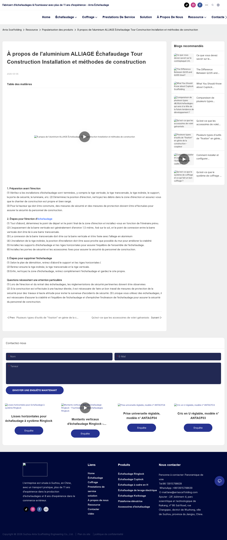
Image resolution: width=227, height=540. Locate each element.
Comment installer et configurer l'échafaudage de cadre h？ (207, 157)
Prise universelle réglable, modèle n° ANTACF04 (141, 416)
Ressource (32, 29)
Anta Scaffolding (12, 29)
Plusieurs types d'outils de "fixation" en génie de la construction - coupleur (208, 136)
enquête (28, 430)
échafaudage (44, 218)
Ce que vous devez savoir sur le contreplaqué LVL (207, 57)
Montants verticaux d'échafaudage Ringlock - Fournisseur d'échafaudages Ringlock (85, 422)
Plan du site (84, 534)
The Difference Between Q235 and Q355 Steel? (207, 71)
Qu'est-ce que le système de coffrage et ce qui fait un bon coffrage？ (209, 174)
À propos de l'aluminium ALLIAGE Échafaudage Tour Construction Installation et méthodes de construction (137, 29)
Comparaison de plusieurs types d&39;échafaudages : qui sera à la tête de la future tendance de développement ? (208, 99)
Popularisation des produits (57, 29)
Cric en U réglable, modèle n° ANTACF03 (198, 416)
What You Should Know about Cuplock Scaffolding (209, 85)
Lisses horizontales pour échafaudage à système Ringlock (28, 418)
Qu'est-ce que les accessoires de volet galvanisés (207, 122)
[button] (226, 17)
